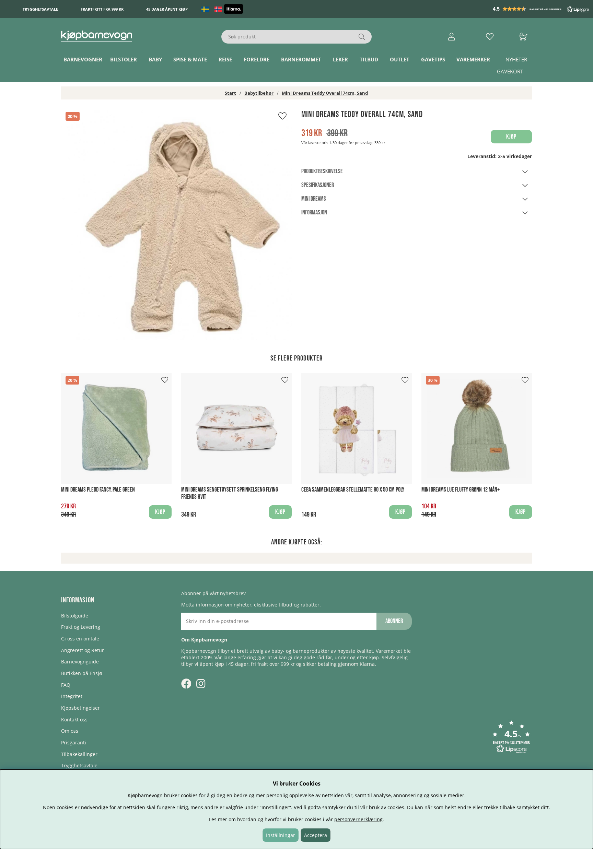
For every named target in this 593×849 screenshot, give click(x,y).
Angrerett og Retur (82, 650)
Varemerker (473, 59)
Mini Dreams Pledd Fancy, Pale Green (98, 489)
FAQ (65, 685)
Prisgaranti (73, 742)
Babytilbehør (259, 93)
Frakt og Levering (80, 627)
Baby (155, 59)
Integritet (71, 696)
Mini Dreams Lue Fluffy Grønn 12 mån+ (460, 489)
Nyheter (516, 59)
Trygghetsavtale (40, 9)
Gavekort (510, 71)
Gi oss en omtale (80, 638)
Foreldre (256, 59)
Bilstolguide (74, 615)
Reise (225, 59)
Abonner (394, 621)
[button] (541, 9)
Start (230, 93)
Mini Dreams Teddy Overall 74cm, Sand (325, 93)
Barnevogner (82, 59)
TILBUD (369, 59)
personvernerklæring (358, 819)
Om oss (69, 731)
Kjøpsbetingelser (80, 708)
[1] (176, 224)
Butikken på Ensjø (81, 673)
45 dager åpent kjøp (167, 9)
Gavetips (433, 59)
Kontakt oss (74, 719)
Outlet (399, 59)
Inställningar (280, 835)
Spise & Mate (190, 59)
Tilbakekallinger (79, 754)
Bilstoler (123, 59)
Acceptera (315, 835)
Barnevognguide (80, 661)
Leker (340, 59)
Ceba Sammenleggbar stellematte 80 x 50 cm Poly (352, 489)
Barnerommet (301, 59)
